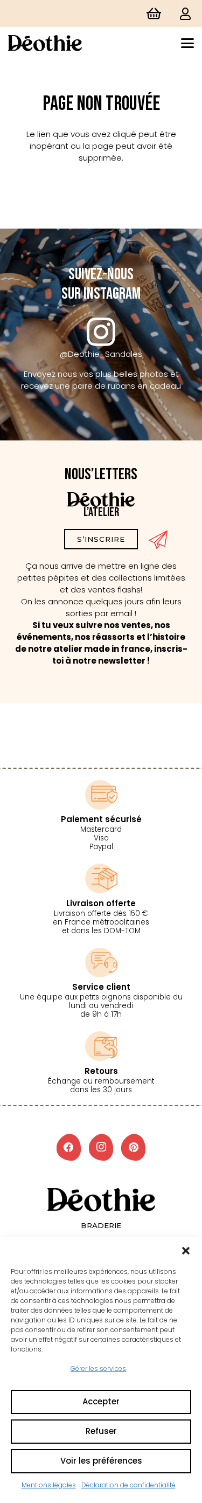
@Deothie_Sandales (101, 354)
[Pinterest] (133, 1147)
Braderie (101, 1225)
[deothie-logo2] (45, 43)
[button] (185, 1250)
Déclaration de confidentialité (128, 1485)
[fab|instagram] (101, 332)
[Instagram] (101, 1147)
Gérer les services (98, 1368)
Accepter (101, 1401)
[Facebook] (69, 1147)
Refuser (101, 1431)
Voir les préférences (101, 1460)
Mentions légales (49, 1485)
